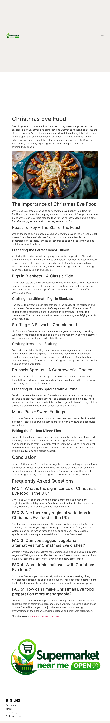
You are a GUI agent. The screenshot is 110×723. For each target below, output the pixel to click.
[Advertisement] (55, 94)
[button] (102, 36)
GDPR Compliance (13, 716)
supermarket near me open (44, 616)
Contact (8, 709)
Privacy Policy (11, 705)
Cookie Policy (11, 712)
